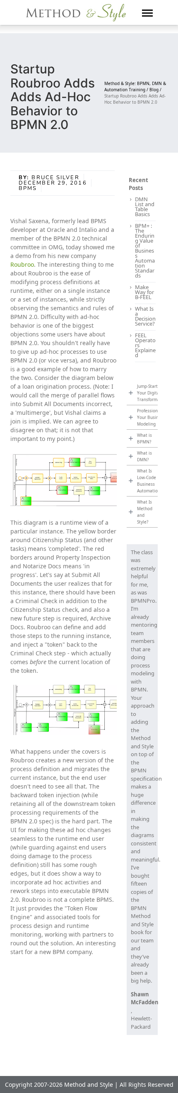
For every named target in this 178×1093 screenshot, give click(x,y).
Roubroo (22, 264)
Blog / (155, 90)
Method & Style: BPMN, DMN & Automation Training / (135, 86)
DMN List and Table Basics (144, 206)
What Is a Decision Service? (145, 316)
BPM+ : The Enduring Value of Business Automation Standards (145, 250)
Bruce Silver (55, 177)
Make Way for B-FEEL (144, 292)
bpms (28, 188)
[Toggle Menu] (147, 12)
